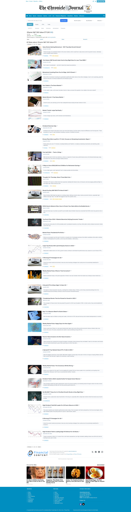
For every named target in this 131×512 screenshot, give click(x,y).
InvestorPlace (46, 214)
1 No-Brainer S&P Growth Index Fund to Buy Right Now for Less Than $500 (65, 60)
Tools (49, 24)
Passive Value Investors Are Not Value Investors (57, 336)
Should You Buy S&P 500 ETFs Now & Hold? (56, 190)
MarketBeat (46, 55)
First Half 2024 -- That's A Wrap (52, 152)
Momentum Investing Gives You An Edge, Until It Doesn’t (60, 72)
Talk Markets (46, 92)
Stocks (36, 24)
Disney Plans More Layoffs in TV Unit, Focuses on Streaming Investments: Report (67, 139)
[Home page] (65, 8)
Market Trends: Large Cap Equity (53, 110)
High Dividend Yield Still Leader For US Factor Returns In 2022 (61, 405)
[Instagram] (102, 453)
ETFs (43, 24)
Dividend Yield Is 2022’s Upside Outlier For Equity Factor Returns (62, 379)
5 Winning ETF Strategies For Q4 (53, 257)
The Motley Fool (46, 67)
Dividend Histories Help (50, 126)
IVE (51, 32)
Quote (41, 39)
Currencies (48, 28)
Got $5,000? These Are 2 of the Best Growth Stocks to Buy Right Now (63, 392)
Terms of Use (61, 510)
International (55, 28)
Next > (39, 44)
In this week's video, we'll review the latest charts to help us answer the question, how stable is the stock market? (69, 90)
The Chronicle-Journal (37, 510)
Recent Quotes (77, 20)
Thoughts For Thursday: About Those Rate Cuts (57, 177)
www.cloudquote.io (73, 451)
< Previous (29, 44)
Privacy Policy (69, 454)
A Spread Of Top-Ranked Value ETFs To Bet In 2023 (58, 350)
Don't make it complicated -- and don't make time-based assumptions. (59, 65)
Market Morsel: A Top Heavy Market (54, 97)
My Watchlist (89, 20)
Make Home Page (100, 1)
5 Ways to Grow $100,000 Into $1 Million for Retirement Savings (62, 165)
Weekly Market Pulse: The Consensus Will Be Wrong (58, 365)
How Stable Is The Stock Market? (53, 85)
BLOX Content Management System (84, 510)
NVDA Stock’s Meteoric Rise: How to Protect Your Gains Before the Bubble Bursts (67, 206)
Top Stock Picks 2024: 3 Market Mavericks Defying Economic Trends (63, 219)
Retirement (56, 172)
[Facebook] (95, 453)
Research (85, 39)
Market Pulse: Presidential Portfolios (54, 232)
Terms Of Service (77, 454)
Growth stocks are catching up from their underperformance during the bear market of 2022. (64, 102)
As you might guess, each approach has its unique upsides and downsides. (61, 170)
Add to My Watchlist (51, 37)
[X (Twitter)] (92, 453)
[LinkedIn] (99, 453)
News (42, 28)
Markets (30, 24)
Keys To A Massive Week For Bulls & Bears (55, 311)
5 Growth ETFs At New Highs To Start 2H (55, 285)
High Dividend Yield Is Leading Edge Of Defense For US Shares (61, 431)
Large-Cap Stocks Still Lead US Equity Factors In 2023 (59, 245)
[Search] (104, 16)
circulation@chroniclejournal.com (90, 497)
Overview (37, 28)
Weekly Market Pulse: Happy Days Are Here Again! (58, 323)
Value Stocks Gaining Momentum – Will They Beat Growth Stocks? (62, 47)
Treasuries (63, 28)
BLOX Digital (95, 510)
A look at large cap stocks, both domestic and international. (57, 115)
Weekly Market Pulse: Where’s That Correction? (57, 271)
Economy (56, 55)
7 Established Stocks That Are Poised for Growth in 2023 (60, 298)
